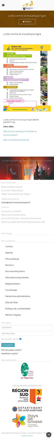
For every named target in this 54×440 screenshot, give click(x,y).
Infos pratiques (12, 259)
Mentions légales (13, 315)
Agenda (9, 253)
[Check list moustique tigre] (27, 78)
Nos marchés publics (15, 271)
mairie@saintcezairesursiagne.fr (15, 202)
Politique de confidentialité (17, 308)
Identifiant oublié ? (9, 353)
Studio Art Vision (27, 436)
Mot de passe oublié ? (11, 350)
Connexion (8, 345)
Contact (9, 246)
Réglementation (12, 284)
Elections (9, 265)
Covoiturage (11, 290)
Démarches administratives (17, 296)
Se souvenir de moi (10, 339)
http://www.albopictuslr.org (16, 140)
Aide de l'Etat (11, 302)
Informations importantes (16, 277)
